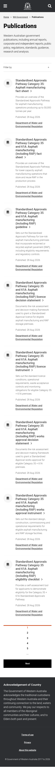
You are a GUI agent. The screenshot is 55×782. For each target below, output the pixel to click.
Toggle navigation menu (5, 6)
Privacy (27, 742)
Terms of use (27, 734)
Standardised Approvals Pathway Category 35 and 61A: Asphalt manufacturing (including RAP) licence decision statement (31, 291)
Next (27, 663)
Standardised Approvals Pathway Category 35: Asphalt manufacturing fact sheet (31, 86)
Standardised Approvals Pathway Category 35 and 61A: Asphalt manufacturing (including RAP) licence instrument (31, 361)
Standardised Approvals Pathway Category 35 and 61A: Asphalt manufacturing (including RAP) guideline (31, 218)
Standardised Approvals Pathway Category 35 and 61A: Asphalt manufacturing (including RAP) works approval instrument (31, 504)
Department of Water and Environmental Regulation (29, 124)
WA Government (20, 17)
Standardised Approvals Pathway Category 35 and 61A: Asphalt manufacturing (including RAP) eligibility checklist (31, 570)
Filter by (8, 67)
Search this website (49, 6)
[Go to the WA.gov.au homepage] (27, 6)
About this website (27, 750)
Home (6, 17)
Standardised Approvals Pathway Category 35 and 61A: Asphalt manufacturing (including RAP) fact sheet (31, 148)
